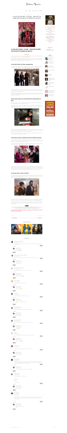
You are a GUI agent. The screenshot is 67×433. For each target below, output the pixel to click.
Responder (41, 245)
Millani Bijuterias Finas (51, 86)
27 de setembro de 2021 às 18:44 (19, 339)
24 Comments (13, 215)
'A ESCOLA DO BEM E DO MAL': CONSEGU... (15, 233)
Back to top (53, 427)
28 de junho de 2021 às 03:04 (17, 308)
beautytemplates (18, 427)
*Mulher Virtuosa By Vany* (19, 267)
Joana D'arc (16, 345)
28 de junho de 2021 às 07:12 (17, 346)
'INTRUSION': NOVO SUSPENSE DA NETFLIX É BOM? (51, 79)
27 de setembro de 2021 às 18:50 (19, 405)
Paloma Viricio (18, 248)
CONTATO (40, 10)
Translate (52, 50)
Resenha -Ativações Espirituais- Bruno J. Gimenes (51, 83)
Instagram (15, 380)
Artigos (29, 10)
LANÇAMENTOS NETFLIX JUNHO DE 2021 (36, 233)
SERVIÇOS (36, 10)
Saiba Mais (49, 42)
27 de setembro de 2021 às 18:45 (19, 353)
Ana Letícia (16, 293)
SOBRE (33, 10)
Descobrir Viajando (17, 307)
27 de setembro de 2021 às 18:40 (19, 287)
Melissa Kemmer (17, 280)
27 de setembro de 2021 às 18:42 (19, 300)
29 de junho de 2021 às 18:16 (17, 360)
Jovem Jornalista (17, 373)
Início (26, 10)
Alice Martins (16, 392)
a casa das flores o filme (26, 14)
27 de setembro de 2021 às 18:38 (19, 249)
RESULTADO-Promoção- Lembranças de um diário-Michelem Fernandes (51, 91)
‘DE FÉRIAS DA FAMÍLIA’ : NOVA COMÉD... (26, 233)
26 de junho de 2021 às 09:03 (17, 256)
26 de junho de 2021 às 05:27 (17, 242)
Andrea (15, 332)
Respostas (14, 246)
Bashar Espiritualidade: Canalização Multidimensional (51, 58)
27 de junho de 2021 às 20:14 (17, 294)
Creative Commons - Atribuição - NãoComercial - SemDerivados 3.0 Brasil (28, 208)
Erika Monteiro (17, 359)
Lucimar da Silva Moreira (18, 241)
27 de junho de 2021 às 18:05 (17, 281)
